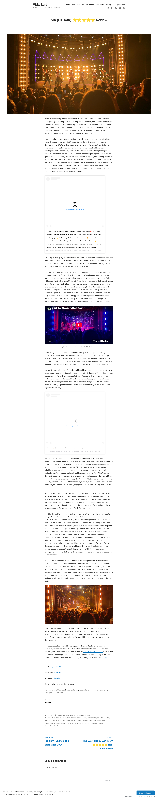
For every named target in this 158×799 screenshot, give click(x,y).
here (105, 657)
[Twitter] (108, 7)
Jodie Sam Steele (68, 720)
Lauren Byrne (91, 720)
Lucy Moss (48, 723)
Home (68, 4)
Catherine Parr (104, 718)
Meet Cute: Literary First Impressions (110, 4)
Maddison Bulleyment (59, 723)
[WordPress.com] (116, 7)
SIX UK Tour (89, 723)
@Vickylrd (58, 678)
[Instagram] (123, 7)
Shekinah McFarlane (75, 723)
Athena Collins (81, 718)
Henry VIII (48, 720)
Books (91, 4)
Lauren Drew (101, 720)
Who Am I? (76, 4)
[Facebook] (112, 7)
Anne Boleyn (51, 718)
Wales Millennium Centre (63, 250)
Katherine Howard (80, 720)
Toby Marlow (98, 723)
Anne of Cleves (61, 718)
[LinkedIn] (120, 7)
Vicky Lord (40, 4)
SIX (83, 723)
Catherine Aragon (93, 718)
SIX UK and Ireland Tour (93, 652)
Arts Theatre (71, 718)
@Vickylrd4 (56, 666)
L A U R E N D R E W (65, 451)
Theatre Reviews (84, 715)
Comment (107, 780)
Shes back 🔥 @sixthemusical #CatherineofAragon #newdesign (65, 448)
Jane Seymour (56, 720)
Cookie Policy (49, 794)
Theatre (84, 4)
